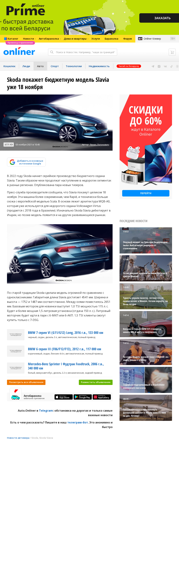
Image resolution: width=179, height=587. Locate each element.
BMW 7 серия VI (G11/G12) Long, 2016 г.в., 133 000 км (65, 332)
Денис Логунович (99, 144)
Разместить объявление (95, 382)
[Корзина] (172, 52)
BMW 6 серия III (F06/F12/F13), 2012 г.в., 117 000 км (64, 349)
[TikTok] (171, 66)
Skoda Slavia (46, 437)
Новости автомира (18, 437)
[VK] (165, 66)
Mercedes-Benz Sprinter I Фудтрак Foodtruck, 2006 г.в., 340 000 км (66, 366)
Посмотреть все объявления (26, 382)
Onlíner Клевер (152, 38)
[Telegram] (153, 66)
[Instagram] (159, 66)
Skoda (34, 437)
